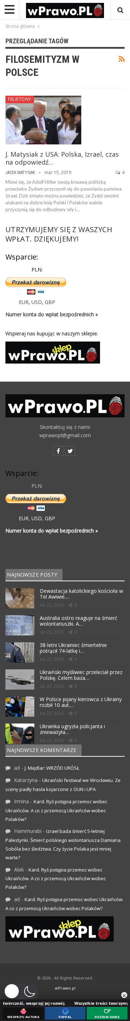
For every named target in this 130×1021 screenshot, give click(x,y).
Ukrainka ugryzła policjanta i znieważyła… (72, 729)
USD (36, 302)
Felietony (19, 99)
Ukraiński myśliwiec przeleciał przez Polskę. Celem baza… (81, 675)
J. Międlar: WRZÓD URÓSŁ (52, 768)
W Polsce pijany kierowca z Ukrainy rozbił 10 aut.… (81, 702)
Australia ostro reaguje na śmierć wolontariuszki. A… (78, 620)
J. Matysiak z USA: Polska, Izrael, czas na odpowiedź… (62, 158)
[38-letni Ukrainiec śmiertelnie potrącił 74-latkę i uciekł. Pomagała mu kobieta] (19, 652)
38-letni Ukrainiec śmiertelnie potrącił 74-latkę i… (73, 648)
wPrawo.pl (65, 988)
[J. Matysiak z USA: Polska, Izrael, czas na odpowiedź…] (43, 120)
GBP (50, 302)
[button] (21, 991)
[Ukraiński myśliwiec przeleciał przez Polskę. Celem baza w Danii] (19, 679)
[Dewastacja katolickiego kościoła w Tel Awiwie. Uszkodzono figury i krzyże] (19, 598)
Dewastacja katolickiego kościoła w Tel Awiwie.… (81, 593)
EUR (24, 302)
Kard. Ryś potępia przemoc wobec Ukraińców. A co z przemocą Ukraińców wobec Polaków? (56, 810)
